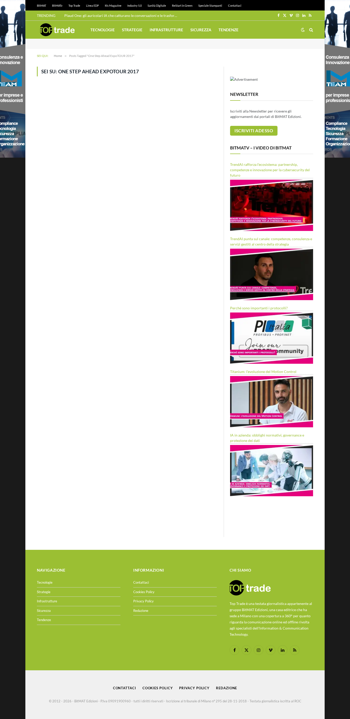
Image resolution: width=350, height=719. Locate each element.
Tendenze (229, 29)
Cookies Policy (144, 592)
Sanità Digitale (157, 5)
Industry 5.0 (134, 5)
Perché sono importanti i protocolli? (259, 308)
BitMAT (41, 5)
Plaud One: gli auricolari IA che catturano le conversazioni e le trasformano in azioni (122, 15)
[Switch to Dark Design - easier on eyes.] (303, 30)
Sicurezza (200, 29)
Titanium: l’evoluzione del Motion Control (263, 371)
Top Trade (74, 5)
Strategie (132, 29)
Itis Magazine (113, 5)
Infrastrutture (166, 29)
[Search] (310, 30)
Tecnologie (102, 29)
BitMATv (57, 5)
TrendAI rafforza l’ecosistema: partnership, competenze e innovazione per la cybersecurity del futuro (270, 169)
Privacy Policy (143, 601)
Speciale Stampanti (210, 5)
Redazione (140, 611)
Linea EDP (92, 5)
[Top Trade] (57, 30)
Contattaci (234, 5)
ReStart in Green (182, 5)
